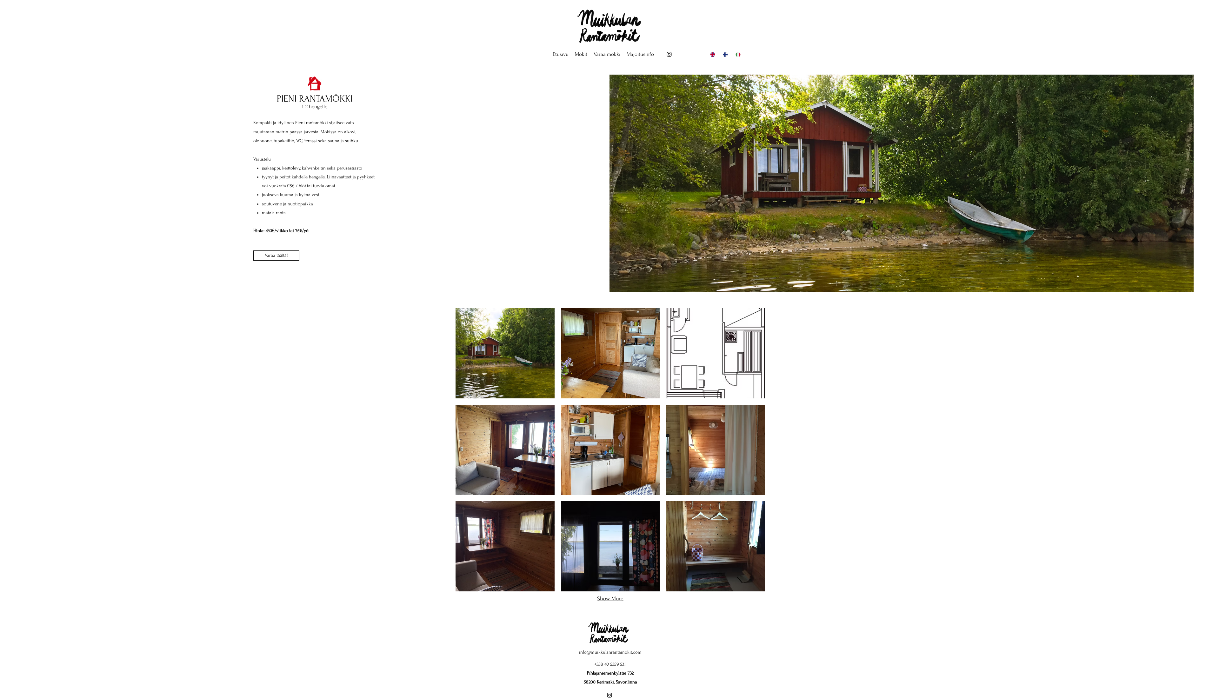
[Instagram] (669, 54)
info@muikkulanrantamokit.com (610, 652)
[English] (712, 54)
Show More (610, 599)
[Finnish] (724, 54)
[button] (581, 54)
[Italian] (737, 54)
